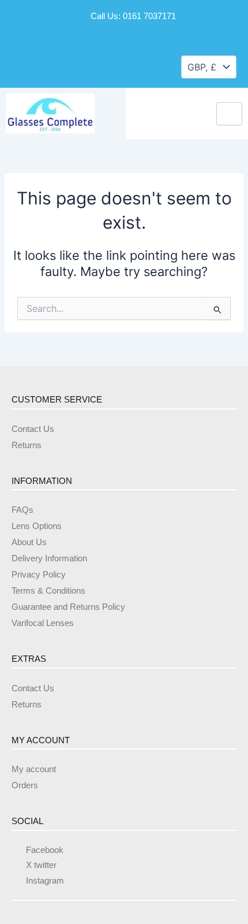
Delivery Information (49, 558)
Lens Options (37, 526)
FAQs (22, 510)
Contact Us (33, 429)
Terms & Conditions (48, 590)
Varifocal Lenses (43, 623)
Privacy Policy (39, 574)
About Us (29, 542)
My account (34, 769)
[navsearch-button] (21, 65)
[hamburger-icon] (229, 113)
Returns (27, 445)
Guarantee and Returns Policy (68, 607)
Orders (25, 785)
